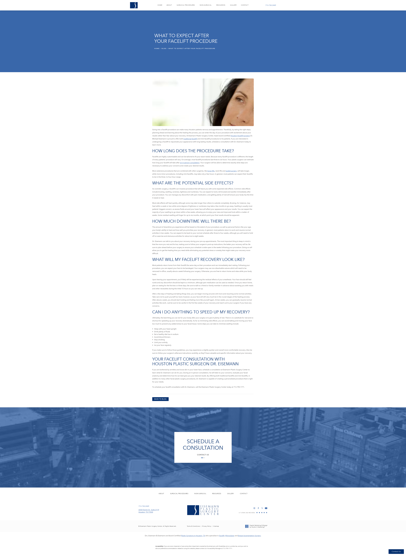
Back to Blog (160, 399)
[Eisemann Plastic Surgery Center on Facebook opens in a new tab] (258, 508)
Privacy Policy (206, 526)
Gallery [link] (233, 5)
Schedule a (203, 444)
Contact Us (203, 455)
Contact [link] (245, 5)
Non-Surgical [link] (206, 5)
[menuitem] (159, 5)
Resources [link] (220, 5)
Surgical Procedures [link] (186, 5)
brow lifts (211, 171)
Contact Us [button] (396, 552)
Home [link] (160, 5)
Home (157, 48)
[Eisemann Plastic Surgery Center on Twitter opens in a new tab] (262, 508)
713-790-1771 (227, 548)
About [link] (169, 5)
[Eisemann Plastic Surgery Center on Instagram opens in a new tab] (254, 508)
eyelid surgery (231, 171)
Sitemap (216, 526)
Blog (164, 48)
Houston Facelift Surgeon (240, 136)
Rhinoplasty (229, 536)
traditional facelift (190, 139)
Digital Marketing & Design (258, 526)
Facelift (221, 536)
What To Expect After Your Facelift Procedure (192, 48)
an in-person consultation (190, 163)
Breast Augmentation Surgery (249, 536)
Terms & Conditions (193, 526)
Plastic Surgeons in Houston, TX (193, 536)
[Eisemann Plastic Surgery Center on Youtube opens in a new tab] (266, 508)
